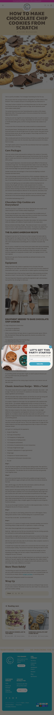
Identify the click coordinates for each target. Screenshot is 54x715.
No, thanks (39, 368)
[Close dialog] (50, 347)
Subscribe (40, 364)
